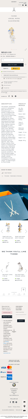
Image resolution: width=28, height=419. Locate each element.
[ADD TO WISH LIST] (26, 64)
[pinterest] (16, 401)
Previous (2, 231)
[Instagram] (14, 401)
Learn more (19, 78)
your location (20, 312)
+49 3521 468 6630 (22, 3)
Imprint (10, 406)
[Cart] (26, 5)
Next (26, 231)
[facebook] (11, 401)
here (6, 92)
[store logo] (14, 1)
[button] (11, 49)
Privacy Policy (16, 406)
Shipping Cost (13, 54)
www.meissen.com (6, 353)
